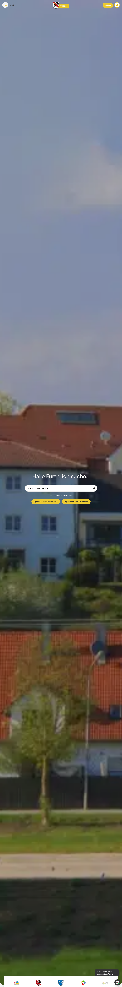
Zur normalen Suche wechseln (61, 495)
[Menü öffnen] (5, 5)
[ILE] (83, 983)
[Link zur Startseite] (61, 5)
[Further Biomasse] (105, 983)
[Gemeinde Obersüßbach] (39, 983)
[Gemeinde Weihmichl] (61, 983)
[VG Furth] (16, 983)
